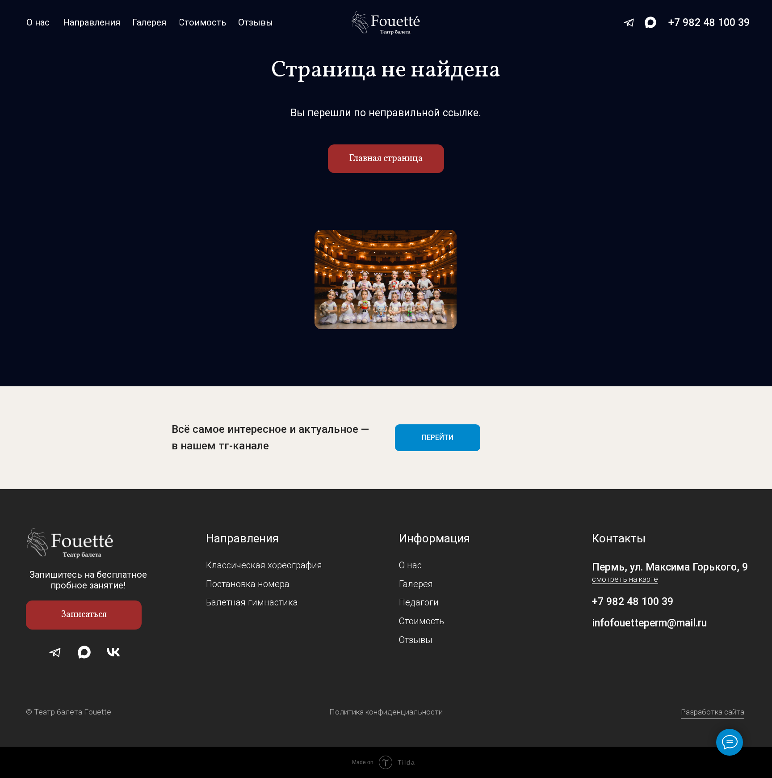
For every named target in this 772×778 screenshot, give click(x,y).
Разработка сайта (712, 711)
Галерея (416, 584)
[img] (386, 23)
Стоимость (421, 621)
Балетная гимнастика (252, 602)
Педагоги (419, 602)
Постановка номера (248, 584)
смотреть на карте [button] (625, 579)
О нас (410, 565)
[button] (84, 615)
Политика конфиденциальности (386, 711)
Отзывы (415, 639)
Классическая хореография (264, 565)
